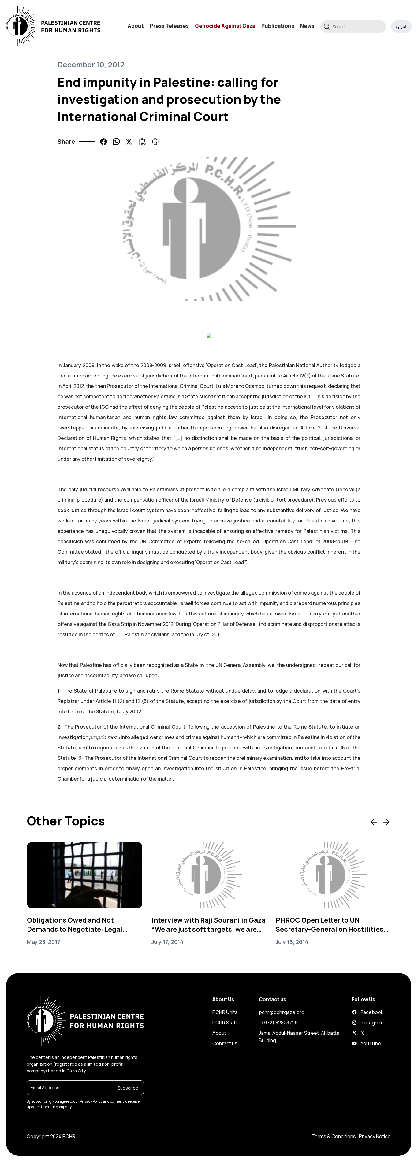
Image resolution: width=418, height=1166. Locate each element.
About (136, 25)
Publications (277, 25)
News (307, 25)
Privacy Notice (375, 1136)
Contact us (224, 1043)
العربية (402, 26)
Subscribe (128, 1087)
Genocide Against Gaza (225, 25)
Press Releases (169, 25)
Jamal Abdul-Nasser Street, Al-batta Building (299, 1037)
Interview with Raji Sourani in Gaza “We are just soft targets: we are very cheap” (208, 924)
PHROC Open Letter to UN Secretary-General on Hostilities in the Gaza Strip (329, 924)
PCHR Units (225, 1012)
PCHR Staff (224, 1022)
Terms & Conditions (334, 1136)
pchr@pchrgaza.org (281, 1012)
